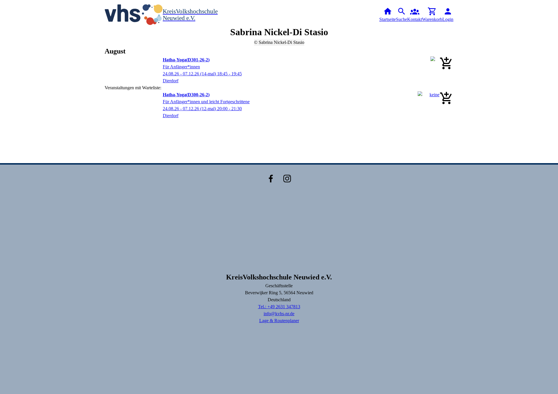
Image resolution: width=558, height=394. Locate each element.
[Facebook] (271, 178)
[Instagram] (287, 178)
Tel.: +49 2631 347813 (279, 306)
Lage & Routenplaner (279, 320)
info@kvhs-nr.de (279, 313)
